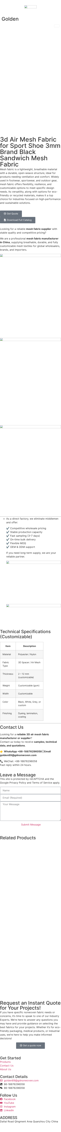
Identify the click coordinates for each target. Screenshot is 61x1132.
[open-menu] (56, 26)
